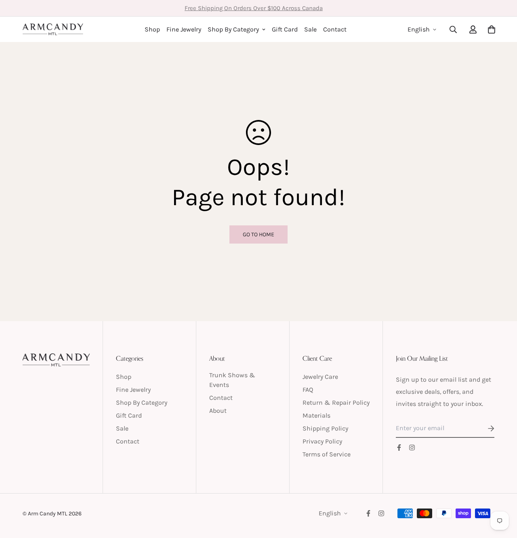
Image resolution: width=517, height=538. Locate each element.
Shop (152, 29)
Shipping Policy (325, 428)
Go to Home (258, 234)
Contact (335, 29)
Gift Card (285, 29)
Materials (316, 415)
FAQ (308, 389)
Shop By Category (233, 29)
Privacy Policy (322, 441)
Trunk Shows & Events (232, 380)
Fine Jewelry (183, 29)
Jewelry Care (320, 376)
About (218, 410)
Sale (310, 29)
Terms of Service (327, 454)
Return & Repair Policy (336, 402)
